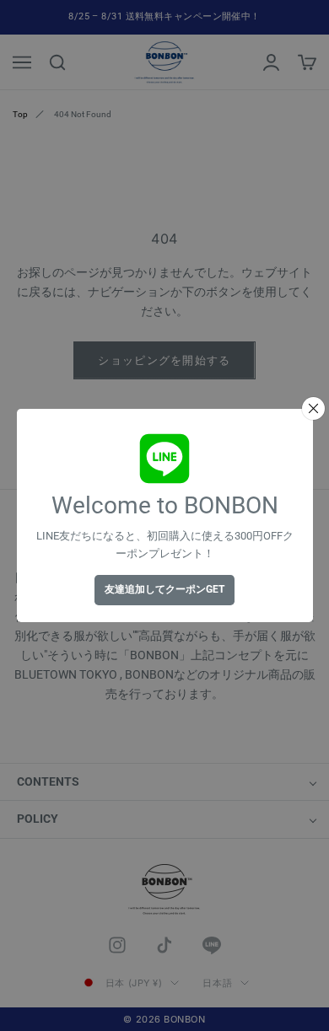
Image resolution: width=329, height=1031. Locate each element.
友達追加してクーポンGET (164, 589)
